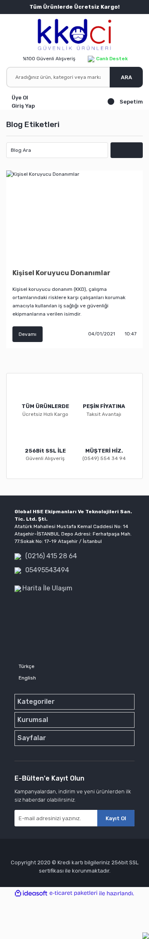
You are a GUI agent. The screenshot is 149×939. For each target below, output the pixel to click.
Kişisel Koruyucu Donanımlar (61, 273)
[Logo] (75, 34)
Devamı (27, 334)
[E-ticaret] (73, 893)
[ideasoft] (31, 893)
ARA (126, 77)
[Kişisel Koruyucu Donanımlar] (74, 215)
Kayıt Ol (116, 818)
